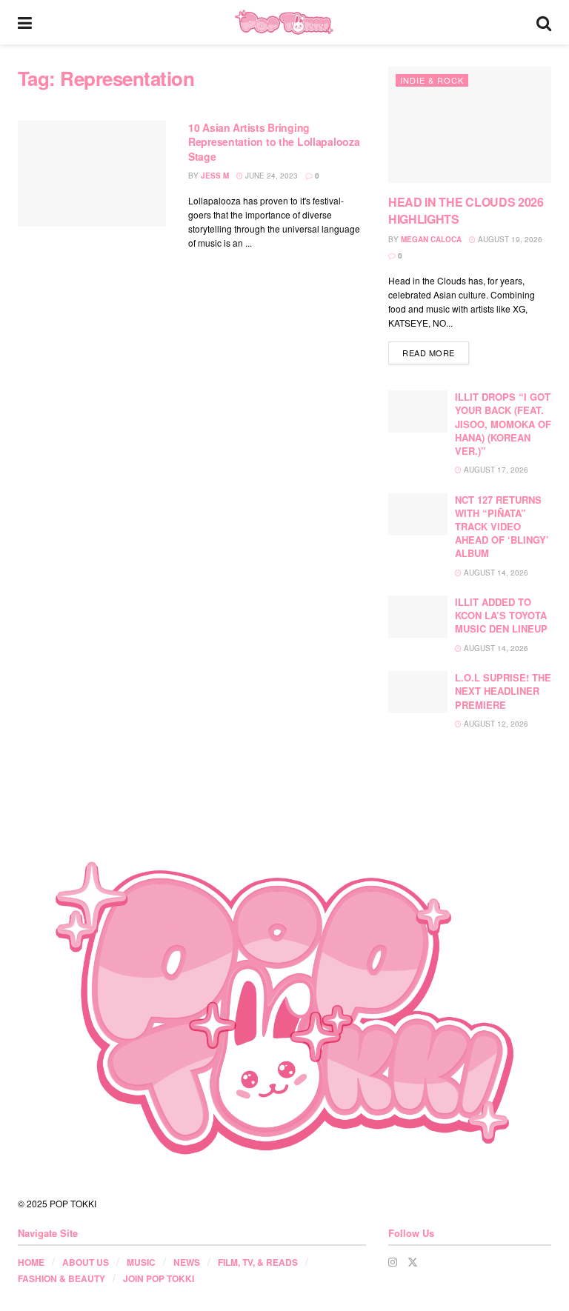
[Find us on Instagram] (392, 1261)
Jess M (215, 175)
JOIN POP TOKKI (158, 1278)
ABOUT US (85, 1262)
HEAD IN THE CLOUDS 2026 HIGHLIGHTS (466, 210)
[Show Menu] (25, 22)
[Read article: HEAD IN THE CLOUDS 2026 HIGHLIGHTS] (469, 125)
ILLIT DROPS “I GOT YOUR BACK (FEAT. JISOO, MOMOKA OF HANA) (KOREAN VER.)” (503, 424)
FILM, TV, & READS (258, 1262)
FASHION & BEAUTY (61, 1278)
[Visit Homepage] (284, 22)
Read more (435, 352)
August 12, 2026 (495, 723)
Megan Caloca (431, 239)
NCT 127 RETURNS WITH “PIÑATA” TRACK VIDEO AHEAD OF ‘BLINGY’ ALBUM (502, 527)
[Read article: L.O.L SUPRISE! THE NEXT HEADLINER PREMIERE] (417, 692)
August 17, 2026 (495, 469)
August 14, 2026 (495, 572)
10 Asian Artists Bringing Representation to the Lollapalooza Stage (273, 142)
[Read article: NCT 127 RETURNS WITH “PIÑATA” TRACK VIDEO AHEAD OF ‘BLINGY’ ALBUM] (417, 514)
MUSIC (141, 1262)
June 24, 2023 (270, 175)
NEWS (186, 1262)
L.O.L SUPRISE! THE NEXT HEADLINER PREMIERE (503, 690)
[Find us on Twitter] (412, 1261)
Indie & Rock (432, 80)
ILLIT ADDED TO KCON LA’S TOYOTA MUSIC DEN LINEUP (501, 615)
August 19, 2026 (509, 239)
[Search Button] (543, 22)
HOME (31, 1262)
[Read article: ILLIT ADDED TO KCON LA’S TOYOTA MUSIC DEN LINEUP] (417, 617)
